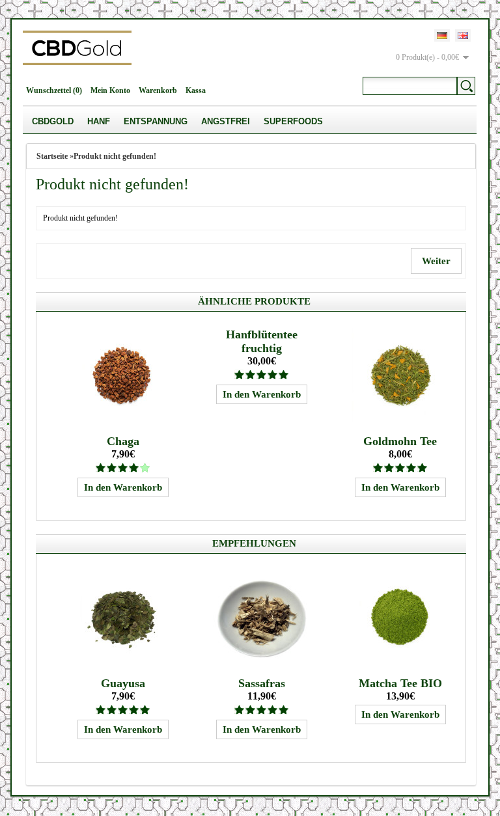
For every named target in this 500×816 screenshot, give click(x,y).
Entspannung (156, 121)
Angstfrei (225, 121)
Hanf (98, 121)
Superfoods (293, 121)
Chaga (123, 441)
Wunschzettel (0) (54, 90)
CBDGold (53, 121)
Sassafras (261, 683)
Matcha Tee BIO (400, 683)
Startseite (52, 156)
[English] (463, 35)
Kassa (196, 90)
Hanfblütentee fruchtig (262, 341)
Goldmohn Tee (400, 441)
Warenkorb (158, 90)
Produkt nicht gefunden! (115, 156)
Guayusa (123, 683)
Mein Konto (110, 90)
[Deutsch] (442, 35)
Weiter (436, 261)
